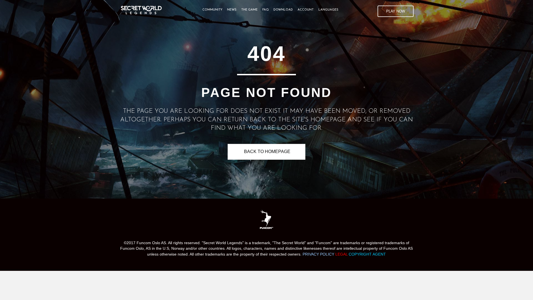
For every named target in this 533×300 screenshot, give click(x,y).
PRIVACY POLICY (318, 254)
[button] (396, 11)
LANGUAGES (328, 9)
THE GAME (249, 9)
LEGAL (342, 254)
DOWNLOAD (283, 9)
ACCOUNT (306, 9)
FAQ (265, 9)
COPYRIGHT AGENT (367, 254)
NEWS (232, 9)
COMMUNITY (212, 9)
